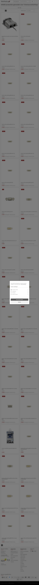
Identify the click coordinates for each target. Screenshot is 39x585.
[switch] (11, 291)
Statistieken (14, 291)
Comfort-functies (15, 294)
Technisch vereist (15, 289)
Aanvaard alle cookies (19, 299)
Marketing (13, 292)
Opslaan (19, 302)
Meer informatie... (23, 284)
